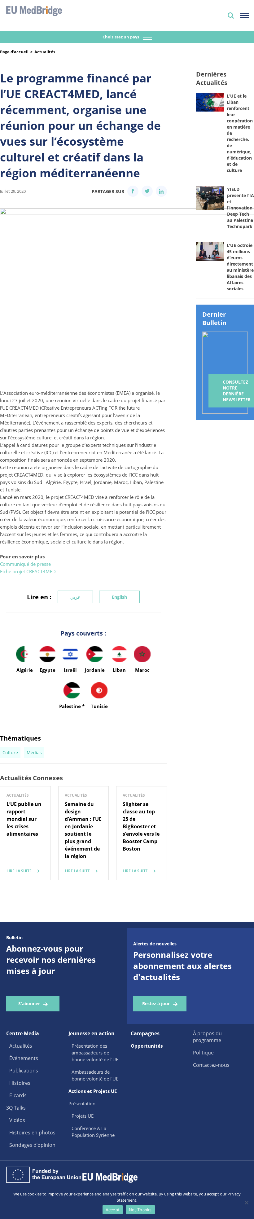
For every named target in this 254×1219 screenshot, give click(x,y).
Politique (203, 1052)
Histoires (19, 1083)
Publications (23, 1070)
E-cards (18, 1095)
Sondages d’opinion (32, 1145)
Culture (10, 752)
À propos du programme (207, 1037)
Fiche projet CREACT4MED (28, 571)
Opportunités (147, 1046)
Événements (23, 1058)
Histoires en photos (32, 1132)
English (119, 597)
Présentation (81, 1103)
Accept (113, 1209)
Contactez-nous (211, 1065)
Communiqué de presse (25, 564)
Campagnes (145, 1033)
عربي (75, 597)
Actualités (44, 52)
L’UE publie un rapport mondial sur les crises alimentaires (24, 819)
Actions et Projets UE (92, 1091)
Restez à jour (156, 1003)
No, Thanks (140, 1209)
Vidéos (17, 1120)
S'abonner (29, 1003)
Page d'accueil (14, 52)
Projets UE (83, 1116)
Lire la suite (19, 871)
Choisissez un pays (121, 37)
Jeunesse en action (91, 1033)
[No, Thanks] (246, 1202)
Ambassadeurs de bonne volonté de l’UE (95, 1075)
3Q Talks (16, 1107)
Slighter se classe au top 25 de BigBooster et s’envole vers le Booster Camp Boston (141, 826)
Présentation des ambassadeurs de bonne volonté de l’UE (95, 1053)
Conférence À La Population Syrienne (93, 1131)
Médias (34, 752)
